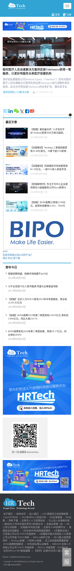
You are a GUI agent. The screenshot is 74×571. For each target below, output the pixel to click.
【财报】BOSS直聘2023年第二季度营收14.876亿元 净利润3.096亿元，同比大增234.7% (38, 317)
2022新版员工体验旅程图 (55, 513)
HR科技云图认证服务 (38, 544)
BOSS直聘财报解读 (13, 544)
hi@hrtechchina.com (20, 556)
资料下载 (13, 520)
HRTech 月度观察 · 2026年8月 (53, 547)
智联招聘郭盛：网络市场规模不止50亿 (28, 273)
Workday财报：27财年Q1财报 (26, 540)
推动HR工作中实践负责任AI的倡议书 (23, 524)
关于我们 (8, 513)
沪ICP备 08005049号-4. (13, 565)
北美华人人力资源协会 (33, 520)
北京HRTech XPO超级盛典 (16, 550)
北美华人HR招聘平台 (54, 527)
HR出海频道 (56, 517)
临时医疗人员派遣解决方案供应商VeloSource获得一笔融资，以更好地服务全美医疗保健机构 (37, 71)
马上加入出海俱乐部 (59, 520)
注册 (69, 14)
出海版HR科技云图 (30, 527)
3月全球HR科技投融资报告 (36, 530)
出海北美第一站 (54, 524)
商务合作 (21, 513)
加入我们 (34, 513)
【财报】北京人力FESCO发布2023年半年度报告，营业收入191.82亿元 (37, 301)
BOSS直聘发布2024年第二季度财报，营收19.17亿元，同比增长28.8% (37, 333)
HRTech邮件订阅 (41, 537)
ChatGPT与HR (10, 517)
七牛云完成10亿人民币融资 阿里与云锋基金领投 (33, 286)
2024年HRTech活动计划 (34, 517)
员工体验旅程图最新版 (56, 540)
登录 (57, 14)
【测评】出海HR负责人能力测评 (50, 550)
